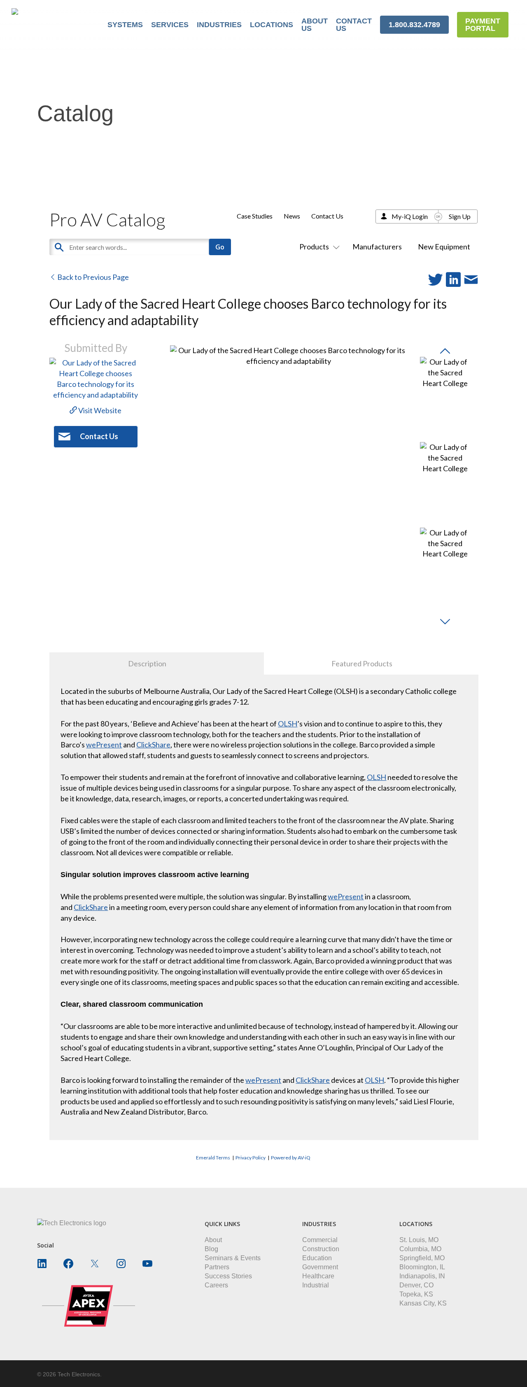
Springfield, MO (422, 1257)
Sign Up (460, 216)
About (213, 1239)
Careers (216, 1285)
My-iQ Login (410, 216)
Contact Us (327, 216)
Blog (211, 1248)
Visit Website (99, 410)
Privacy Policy (251, 1157)
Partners (217, 1267)
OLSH (287, 723)
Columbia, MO (420, 1248)
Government (320, 1267)
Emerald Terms (213, 1157)
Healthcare (318, 1276)
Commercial (320, 1239)
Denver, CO (416, 1285)
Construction (320, 1248)
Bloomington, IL (422, 1267)
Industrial (315, 1285)
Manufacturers (377, 246)
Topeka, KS (416, 1294)
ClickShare (153, 744)
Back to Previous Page (92, 277)
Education (317, 1257)
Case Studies (255, 216)
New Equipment (444, 246)
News (292, 216)
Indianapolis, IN (422, 1276)
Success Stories (228, 1276)
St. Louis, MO (418, 1239)
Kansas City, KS (423, 1303)
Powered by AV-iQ (290, 1157)
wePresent (104, 744)
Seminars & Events (233, 1257)
